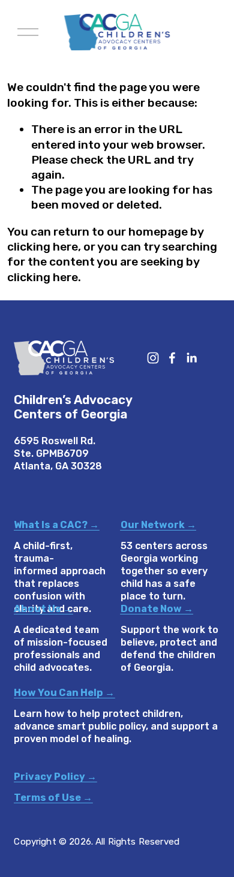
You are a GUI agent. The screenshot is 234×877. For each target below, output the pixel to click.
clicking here (42, 247)
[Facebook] (172, 358)
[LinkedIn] (191, 358)
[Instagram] (153, 358)
